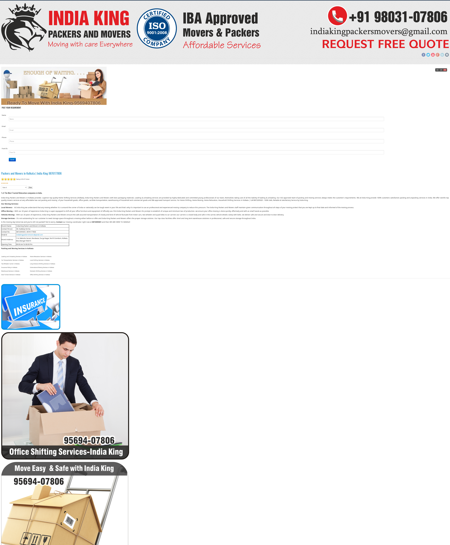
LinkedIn (442, 55)
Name (4, 115)
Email (4, 126)
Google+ (437, 55)
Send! (12, 159)
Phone (4, 137)
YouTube (433, 55)
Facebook (423, 55)
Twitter (428, 55)
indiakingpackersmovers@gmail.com (29, 235)
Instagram (447, 55)
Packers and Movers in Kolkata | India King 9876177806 (31, 173)
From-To (5, 148)
